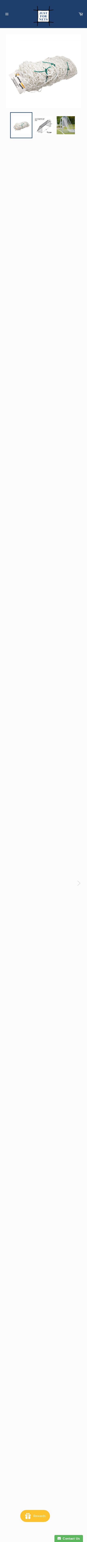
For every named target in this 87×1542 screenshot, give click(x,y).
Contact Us (70, 1538)
